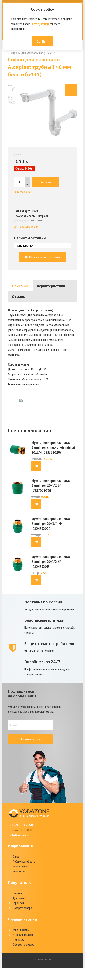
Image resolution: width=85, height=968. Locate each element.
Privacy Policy (40, 24)
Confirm (42, 41)
